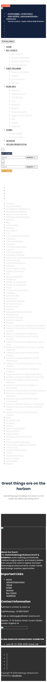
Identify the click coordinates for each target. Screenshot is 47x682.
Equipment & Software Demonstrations (24, 257)
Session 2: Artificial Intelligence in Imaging (25, 377)
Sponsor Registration (20, 57)
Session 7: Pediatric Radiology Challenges (25, 404)
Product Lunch (12, 306)
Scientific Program (14, 317)
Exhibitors (10, 265)
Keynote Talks (12, 295)
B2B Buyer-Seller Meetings (18, 217)
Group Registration (14, 276)
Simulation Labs (13, 420)
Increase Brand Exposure (17, 290)
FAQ (13, 119)
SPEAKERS (15, 104)
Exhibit (9, 587)
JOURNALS (10, 293)
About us (15, 90)
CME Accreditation (14, 241)
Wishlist (9, 463)
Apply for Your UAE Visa (21, 115)
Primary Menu (8, 41)
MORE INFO (11, 86)
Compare (10, 244)
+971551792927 (20, 14)
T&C (13, 101)
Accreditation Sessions (16, 211)
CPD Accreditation (14, 252)
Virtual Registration (14, 455)
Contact (10, 249)
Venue (14, 122)
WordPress (17, 675)
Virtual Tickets (12, 458)
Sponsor (10, 425)
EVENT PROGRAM (13, 68)
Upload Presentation (15, 582)
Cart (8, 233)
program (10, 309)
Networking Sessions (15, 301)
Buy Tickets (11, 593)
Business (15, 83)
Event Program (18, 79)
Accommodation (19, 112)
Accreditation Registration (18, 208)
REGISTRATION (12, 314)
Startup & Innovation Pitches (19, 436)
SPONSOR (10, 140)
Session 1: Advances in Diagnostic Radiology (26, 325)
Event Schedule (13, 260)
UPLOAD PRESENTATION (16, 144)
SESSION (15, 75)
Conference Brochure (16, 246)
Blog (8, 222)
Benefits (15, 108)
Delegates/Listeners (15, 255)
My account (11, 298)
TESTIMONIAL (17, 97)
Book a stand (17, 137)
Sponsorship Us (18, 93)
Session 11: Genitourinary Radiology (21, 333)
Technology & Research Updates (21, 444)
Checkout (10, 238)
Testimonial (11, 447)
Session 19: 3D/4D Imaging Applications (24, 374)
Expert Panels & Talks (15, 268)
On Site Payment (19, 65)
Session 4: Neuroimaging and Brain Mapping (26, 390)
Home (9, 287)
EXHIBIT (9, 130)
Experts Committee (20, 72)
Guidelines (16, 126)
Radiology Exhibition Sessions (19, 312)
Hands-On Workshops (16, 282)
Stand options (12, 434)
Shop (8, 417)
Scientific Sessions (14, 320)
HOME (8, 46)
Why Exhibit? (17, 133)
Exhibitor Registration (20, 61)
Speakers (10, 423)
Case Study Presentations (18, 236)
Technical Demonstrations (18, 442)
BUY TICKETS (11, 50)
